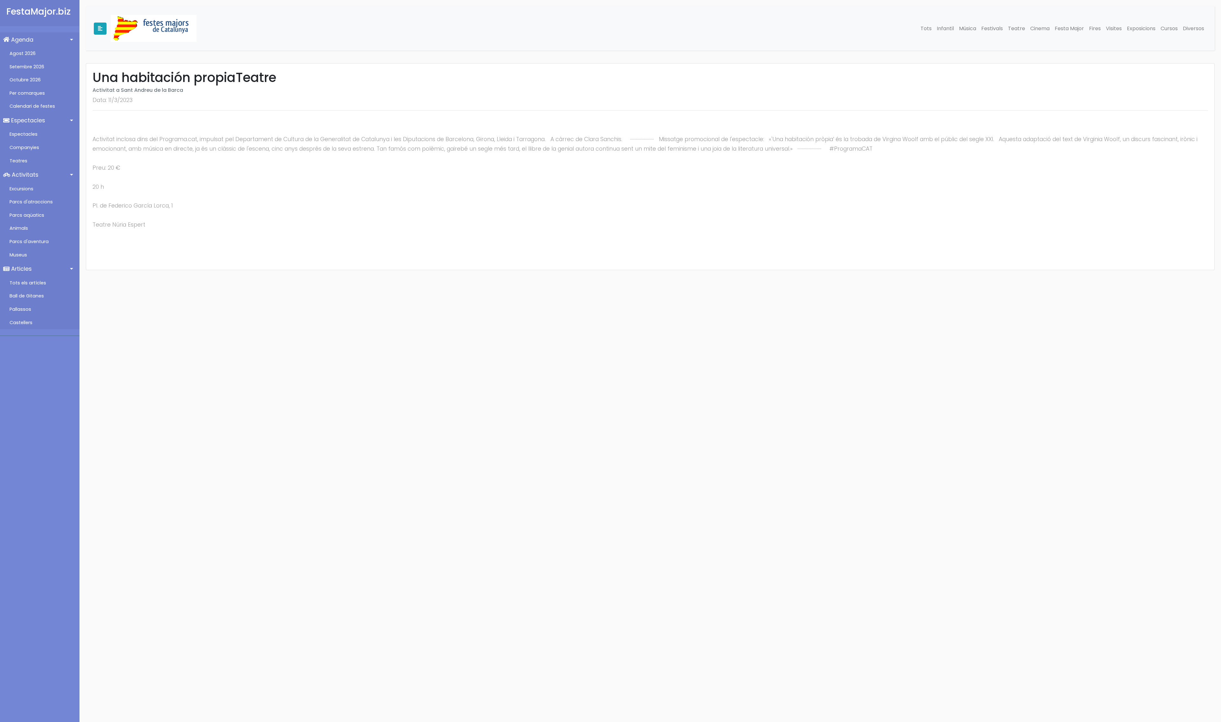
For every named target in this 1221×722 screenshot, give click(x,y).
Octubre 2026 (25, 80)
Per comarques (27, 93)
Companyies (24, 147)
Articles (21, 269)
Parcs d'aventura (29, 241)
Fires (1095, 28)
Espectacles (27, 120)
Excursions (21, 189)
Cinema (1040, 28)
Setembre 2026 (27, 67)
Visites (1114, 28)
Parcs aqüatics (27, 215)
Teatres (18, 161)
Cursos (1169, 28)
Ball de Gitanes (27, 296)
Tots (926, 28)
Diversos (1193, 28)
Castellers (21, 322)
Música (967, 28)
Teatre (1016, 28)
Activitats (24, 175)
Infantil (945, 28)
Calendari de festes (32, 106)
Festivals (992, 28)
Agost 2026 (23, 53)
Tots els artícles (28, 283)
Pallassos (20, 309)
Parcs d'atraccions (31, 202)
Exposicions (1141, 28)
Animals (19, 228)
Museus (18, 255)
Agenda (21, 40)
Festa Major (1069, 28)
